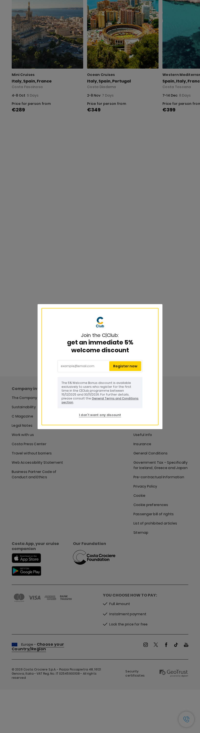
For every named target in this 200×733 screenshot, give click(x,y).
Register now (125, 366)
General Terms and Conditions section (100, 400)
